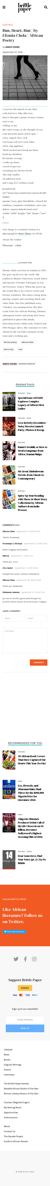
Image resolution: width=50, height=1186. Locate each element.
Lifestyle (8, 1049)
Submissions (11, 1117)
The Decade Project (13, 1136)
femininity (8, 349)
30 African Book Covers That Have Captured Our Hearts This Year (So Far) (32, 759)
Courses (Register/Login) (17, 1102)
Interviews (9, 1074)
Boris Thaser (24, 233)
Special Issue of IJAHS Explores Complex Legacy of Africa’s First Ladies (31, 403)
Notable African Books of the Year (21, 1088)
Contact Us (9, 1131)
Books (7, 1059)
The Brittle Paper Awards (16, 1083)
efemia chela (27, 342)
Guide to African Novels (16, 1141)
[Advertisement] (25, 707)
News (20, 781)
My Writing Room (13, 1107)
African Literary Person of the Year (21, 1093)
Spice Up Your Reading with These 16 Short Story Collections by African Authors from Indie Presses (32, 503)
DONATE (25, 988)
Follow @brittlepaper (15, 932)
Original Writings (12, 1064)
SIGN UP (25, 1028)
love (20, 349)
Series (29, 851)
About (7, 1126)
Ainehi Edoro (10, 363)
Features (21, 752)
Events (7, 1069)
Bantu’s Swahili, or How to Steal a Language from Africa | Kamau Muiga (32, 450)
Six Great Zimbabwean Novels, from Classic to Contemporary (31, 475)
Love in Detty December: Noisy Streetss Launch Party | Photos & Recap (32, 426)
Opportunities (11, 1112)
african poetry (10, 342)
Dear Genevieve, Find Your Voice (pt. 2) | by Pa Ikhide (32, 859)
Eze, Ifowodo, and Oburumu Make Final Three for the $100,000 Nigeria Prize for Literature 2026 (31, 793)
